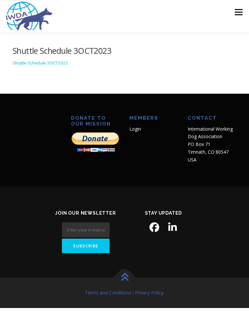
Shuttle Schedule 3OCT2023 (40, 63)
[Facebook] (154, 227)
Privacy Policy (149, 293)
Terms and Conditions (108, 293)
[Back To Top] (124, 277)
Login (135, 129)
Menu (238, 12)
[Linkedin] (172, 227)
